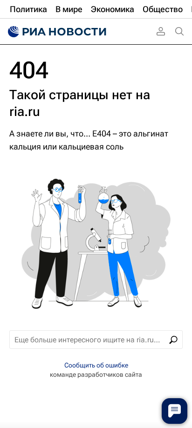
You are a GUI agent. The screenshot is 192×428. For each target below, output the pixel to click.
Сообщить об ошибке (96, 365)
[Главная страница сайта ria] (56, 32)
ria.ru (24, 111)
